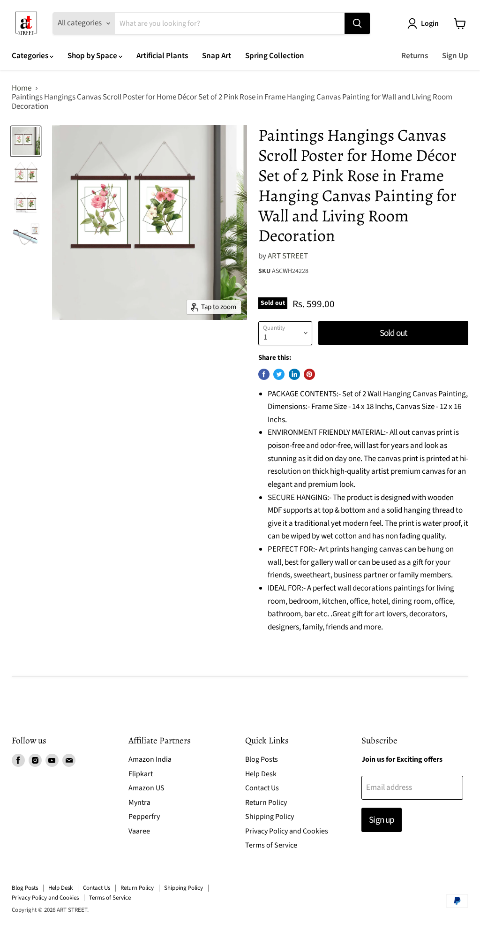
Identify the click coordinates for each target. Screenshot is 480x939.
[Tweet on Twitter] (279, 374)
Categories (31, 55)
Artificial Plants (162, 55)
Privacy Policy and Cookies (286, 831)
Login (430, 23)
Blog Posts (261, 759)
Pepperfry (144, 816)
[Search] (357, 23)
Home (21, 88)
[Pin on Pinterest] (309, 374)
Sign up (381, 819)
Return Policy (266, 802)
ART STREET (288, 256)
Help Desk (261, 774)
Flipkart (140, 774)
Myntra (139, 802)
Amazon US (146, 788)
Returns (414, 55)
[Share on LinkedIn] (294, 374)
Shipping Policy (269, 816)
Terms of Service (271, 845)
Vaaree (139, 831)
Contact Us (262, 788)
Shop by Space (93, 55)
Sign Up (455, 55)
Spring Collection (274, 55)
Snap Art (216, 55)
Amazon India (150, 759)
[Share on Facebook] (264, 374)
